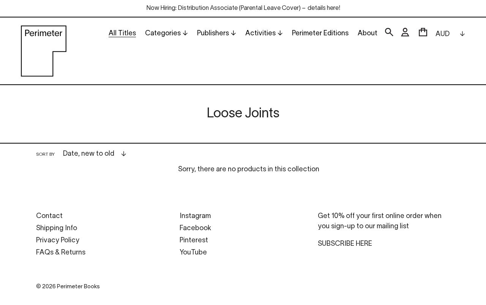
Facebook (195, 228)
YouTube (193, 253)
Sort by (45, 154)
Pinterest (194, 240)
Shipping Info (56, 228)
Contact (49, 216)
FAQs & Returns (60, 253)
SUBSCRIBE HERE (345, 244)
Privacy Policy (57, 240)
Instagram (195, 216)
